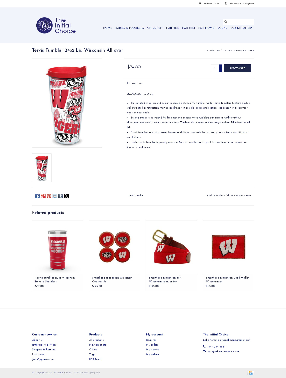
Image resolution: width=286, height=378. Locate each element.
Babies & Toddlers (129, 28)
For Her (172, 28)
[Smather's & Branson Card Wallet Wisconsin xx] (228, 247)
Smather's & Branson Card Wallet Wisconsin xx (227, 279)
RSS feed (94, 359)
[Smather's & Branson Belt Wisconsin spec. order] (171, 247)
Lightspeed (93, 373)
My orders (152, 344)
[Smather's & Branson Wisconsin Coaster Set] (114, 247)
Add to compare (235, 195)
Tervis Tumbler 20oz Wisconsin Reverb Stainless (55, 279)
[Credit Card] (250, 373)
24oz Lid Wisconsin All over (235, 51)
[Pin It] (49, 196)
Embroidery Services (44, 344)
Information (134, 83)
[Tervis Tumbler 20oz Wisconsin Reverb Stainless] (57, 247)
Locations (38, 354)
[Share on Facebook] (37, 196)
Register (151, 340)
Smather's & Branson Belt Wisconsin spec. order (165, 279)
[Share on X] (66, 196)
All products (96, 340)
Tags (92, 354)
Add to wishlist (215, 195)
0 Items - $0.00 (212, 4)
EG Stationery (242, 28)
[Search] (226, 22)
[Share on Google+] (43, 196)
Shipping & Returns (43, 349)
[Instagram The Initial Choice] (146, 317)
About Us (38, 340)
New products (97, 344)
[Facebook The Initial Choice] (139, 317)
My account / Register (241, 4)
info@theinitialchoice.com (224, 351)
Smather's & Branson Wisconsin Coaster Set (112, 279)
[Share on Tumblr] (60, 196)
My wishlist (152, 354)
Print (248, 195)
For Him (188, 28)
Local (222, 28)
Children (155, 28)
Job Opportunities (43, 359)
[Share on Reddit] (55, 196)
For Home (206, 28)
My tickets (152, 349)
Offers (93, 349)
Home (107, 28)
